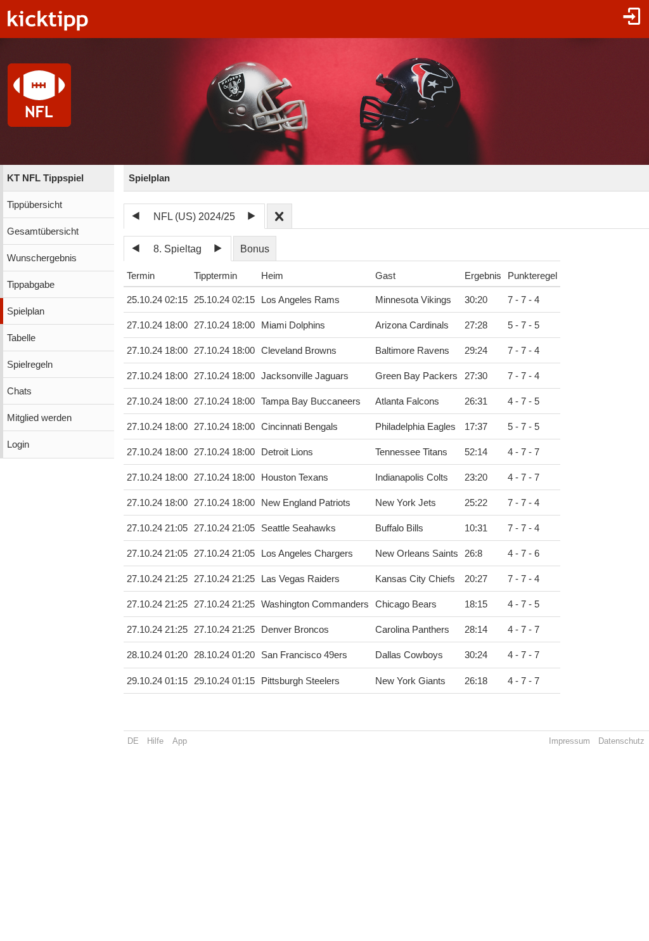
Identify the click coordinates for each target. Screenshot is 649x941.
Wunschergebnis (42, 258)
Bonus (254, 248)
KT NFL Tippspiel (45, 178)
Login (18, 444)
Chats (19, 391)
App (179, 741)
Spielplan (25, 311)
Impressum (569, 741)
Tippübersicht (34, 205)
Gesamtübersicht (43, 231)
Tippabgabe (31, 285)
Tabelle (21, 338)
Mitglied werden (39, 418)
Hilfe (155, 741)
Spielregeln (30, 365)
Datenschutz (621, 741)
